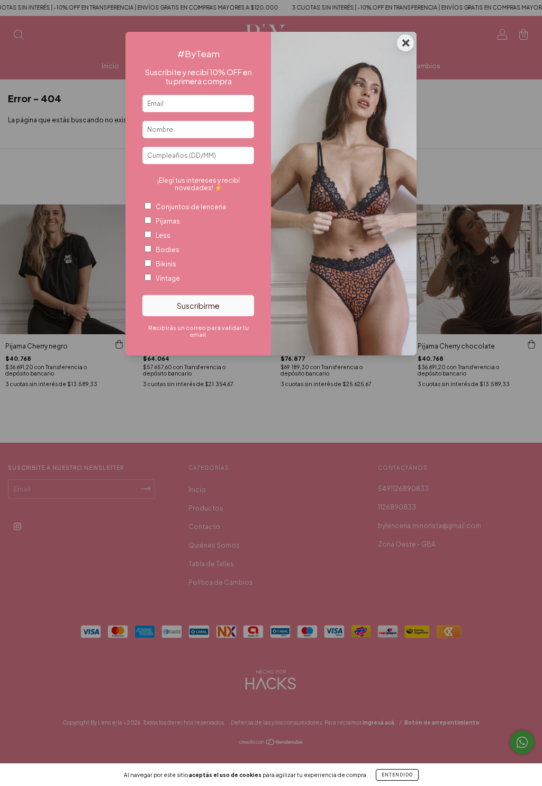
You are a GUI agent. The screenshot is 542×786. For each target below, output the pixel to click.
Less (163, 235)
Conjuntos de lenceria (191, 207)
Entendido (397, 775)
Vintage (168, 278)
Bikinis (166, 264)
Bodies (167, 250)
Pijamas (168, 221)
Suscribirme (198, 305)
